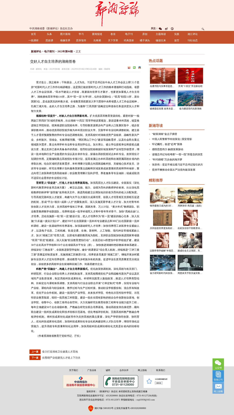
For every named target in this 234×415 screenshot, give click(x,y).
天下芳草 (113, 40)
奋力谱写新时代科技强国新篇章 (165, 273)
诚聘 (108, 370)
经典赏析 (129, 40)
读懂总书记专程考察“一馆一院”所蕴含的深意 (177, 154)
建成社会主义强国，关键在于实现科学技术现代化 (202, 251)
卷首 (113, 34)
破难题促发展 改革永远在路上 (165, 108)
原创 (144, 34)
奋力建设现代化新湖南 (190, 108)
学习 (81, 34)
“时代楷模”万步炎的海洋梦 (167, 159)
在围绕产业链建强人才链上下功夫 (61, 357)
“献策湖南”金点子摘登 (164, 134)
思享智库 (81, 40)
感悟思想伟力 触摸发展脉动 (167, 149)
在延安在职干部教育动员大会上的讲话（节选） (201, 228)
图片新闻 (65, 34)
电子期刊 (49, 51)
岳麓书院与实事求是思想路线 (164, 86)
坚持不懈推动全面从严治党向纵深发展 (173, 169)
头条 (49, 34)
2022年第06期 (65, 51)
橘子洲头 (145, 40)
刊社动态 (193, 40)
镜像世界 (65, 40)
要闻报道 (97, 34)
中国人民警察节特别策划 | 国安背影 (172, 139)
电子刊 (129, 34)
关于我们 (73, 370)
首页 (33, 34)
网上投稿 (142, 370)
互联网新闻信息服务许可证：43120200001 (97, 395)
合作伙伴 (124, 370)
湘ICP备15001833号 (103, 408)
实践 (176, 34)
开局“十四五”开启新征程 (190, 86)
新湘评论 (36, 51)
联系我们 (160, 370)
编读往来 (161, 40)
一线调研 (33, 40)
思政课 (49, 40)
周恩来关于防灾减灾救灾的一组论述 (195, 273)
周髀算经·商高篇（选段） (190, 206)
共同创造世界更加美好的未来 (164, 228)
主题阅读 (161, 34)
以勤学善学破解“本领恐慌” (163, 251)
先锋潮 (97, 40)
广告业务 (91, 370)
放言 (176, 40)
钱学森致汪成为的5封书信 (163, 206)
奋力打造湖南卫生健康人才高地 (60, 351)
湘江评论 (193, 34)
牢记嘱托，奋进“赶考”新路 (167, 144)
